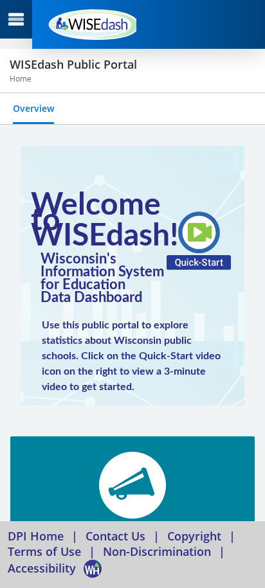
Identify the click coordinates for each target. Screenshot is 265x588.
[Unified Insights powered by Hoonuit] (90, 24)
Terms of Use (44, 551)
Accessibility (42, 568)
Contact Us (115, 536)
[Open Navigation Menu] (16, 19)
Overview (33, 108)
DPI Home (36, 536)
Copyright (194, 536)
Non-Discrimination (157, 551)
